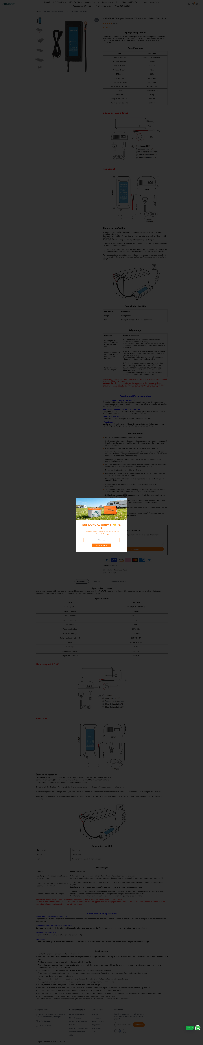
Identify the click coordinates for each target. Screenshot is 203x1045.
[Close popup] (125, 495)
